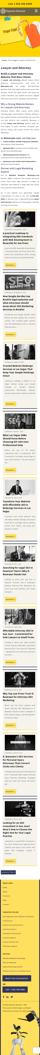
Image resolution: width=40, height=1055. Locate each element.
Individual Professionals (12, 933)
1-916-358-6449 (23, 3)
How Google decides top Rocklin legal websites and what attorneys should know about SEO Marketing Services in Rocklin (18, 303)
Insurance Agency (9, 938)
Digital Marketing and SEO (13, 967)
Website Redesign (9, 962)
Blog (4, 900)
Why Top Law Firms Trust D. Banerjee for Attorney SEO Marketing (18, 697)
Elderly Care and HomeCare (13, 925)
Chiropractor (8, 921)
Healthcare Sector (10, 929)
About (5, 892)
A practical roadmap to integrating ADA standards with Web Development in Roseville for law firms (18, 238)
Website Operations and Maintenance (17, 971)
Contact (6, 904)
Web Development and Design (14, 958)
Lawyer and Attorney (11, 942)
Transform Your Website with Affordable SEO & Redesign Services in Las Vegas (17, 506)
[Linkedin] (7, 997)
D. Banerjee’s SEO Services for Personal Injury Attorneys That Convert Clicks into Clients (18, 761)
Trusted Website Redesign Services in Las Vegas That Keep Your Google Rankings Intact (18, 370)
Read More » (10, 265)
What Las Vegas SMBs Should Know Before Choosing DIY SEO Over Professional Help (16, 440)
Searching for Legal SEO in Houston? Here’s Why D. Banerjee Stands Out (18, 571)
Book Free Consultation (17, 978)
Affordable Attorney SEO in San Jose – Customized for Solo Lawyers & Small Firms (18, 634)
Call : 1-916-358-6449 (15, 989)
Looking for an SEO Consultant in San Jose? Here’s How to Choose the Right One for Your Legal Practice (17, 829)
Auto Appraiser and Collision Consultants (18, 916)
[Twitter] (12, 997)
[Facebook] (3, 997)
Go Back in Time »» (8, 872)
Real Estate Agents (10, 946)
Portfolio (6, 896)
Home (4, 60)
